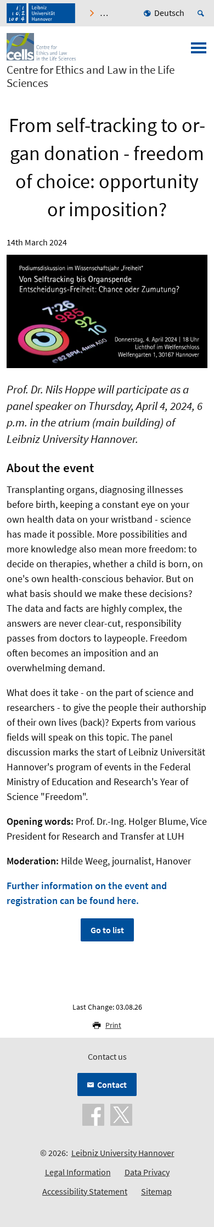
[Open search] (202, 13)
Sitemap (156, 1191)
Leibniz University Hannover (122, 1152)
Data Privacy (147, 1171)
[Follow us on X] (121, 1113)
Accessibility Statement (84, 1191)
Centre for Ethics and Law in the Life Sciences (90, 76)
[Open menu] (198, 51)
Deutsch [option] (169, 12)
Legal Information (78, 1171)
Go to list (107, 929)
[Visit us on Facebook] (93, 1113)
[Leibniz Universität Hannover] (41, 13)
